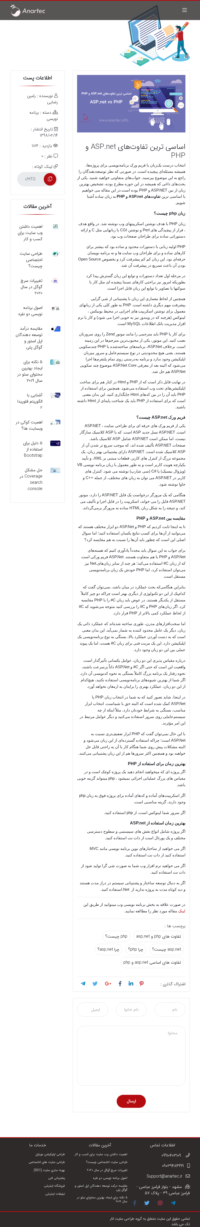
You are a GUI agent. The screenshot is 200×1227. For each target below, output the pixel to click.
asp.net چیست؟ (166, 949)
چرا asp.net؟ (108, 949)
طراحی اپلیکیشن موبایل (50, 1154)
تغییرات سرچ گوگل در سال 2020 (107, 1170)
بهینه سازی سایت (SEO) (49, 1170)
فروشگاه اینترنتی (54, 1185)
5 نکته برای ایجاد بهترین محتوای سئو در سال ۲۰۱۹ (102, 1199)
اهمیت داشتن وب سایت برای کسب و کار (101, 1154)
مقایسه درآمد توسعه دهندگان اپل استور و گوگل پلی (101, 1187)
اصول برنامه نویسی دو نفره (110, 1177)
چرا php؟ (135, 949)
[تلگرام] (173, 1203)
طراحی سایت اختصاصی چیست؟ (106, 1162)
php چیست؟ (116, 936)
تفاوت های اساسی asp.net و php (152, 962)
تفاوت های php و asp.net (158, 936)
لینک (181, 911)
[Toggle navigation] (184, 10)
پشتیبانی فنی (56, 1177)
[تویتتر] (146, 1203)
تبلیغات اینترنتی (55, 1193)
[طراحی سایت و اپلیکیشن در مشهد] (27, 10)
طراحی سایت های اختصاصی (47, 1162)
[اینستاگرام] (160, 1203)
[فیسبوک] (134, 1203)
